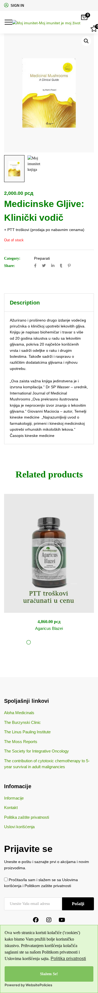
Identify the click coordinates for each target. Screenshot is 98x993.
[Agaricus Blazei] (49, 553)
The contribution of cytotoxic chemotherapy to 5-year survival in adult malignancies (47, 763)
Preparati (42, 258)
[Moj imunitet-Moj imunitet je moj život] (46, 22)
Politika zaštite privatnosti (26, 817)
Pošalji (78, 903)
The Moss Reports (20, 741)
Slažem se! (49, 974)
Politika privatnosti (68, 958)
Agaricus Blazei (49, 628)
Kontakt (11, 807)
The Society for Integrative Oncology (36, 751)
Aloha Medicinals (19, 712)
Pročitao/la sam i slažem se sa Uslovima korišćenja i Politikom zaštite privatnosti (41, 883)
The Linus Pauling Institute (27, 732)
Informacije (14, 798)
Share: (9, 266)
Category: (12, 258)
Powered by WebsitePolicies (28, 985)
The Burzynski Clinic (22, 722)
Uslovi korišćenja (19, 826)
